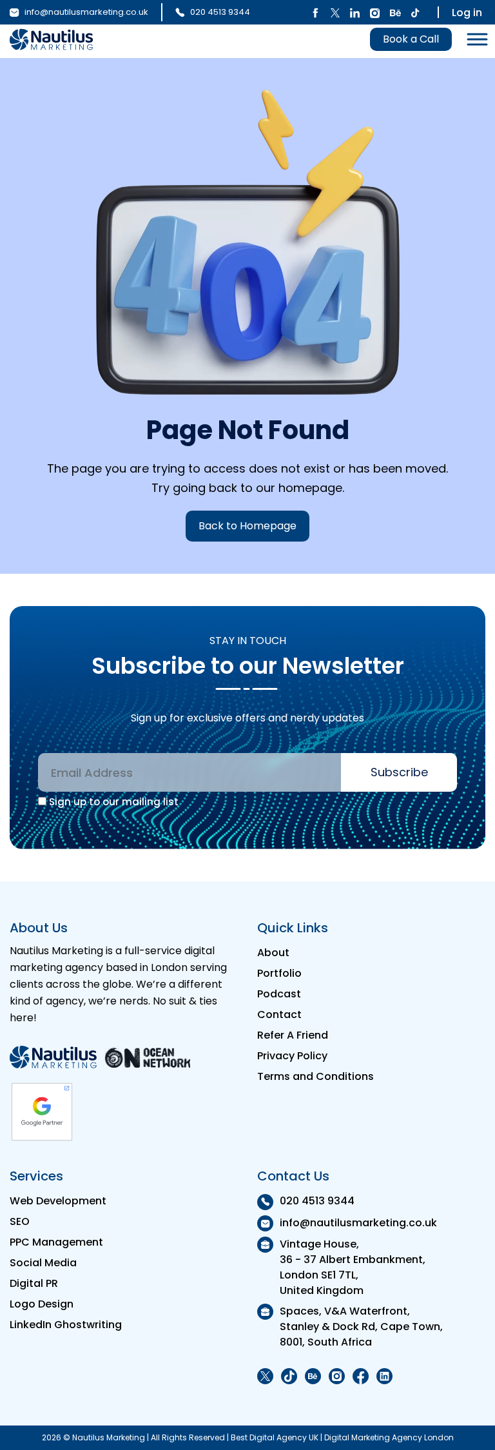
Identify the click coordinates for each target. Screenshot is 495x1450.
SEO (20, 1221)
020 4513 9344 (219, 12)
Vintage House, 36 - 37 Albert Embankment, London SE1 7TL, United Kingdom (352, 1267)
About (273, 952)
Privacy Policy (292, 1055)
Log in (467, 12)
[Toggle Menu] (473, 39)
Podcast (279, 993)
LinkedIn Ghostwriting (66, 1324)
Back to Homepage (247, 525)
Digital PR (34, 1283)
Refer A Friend (292, 1035)
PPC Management (56, 1242)
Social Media (43, 1262)
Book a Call (411, 39)
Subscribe (399, 772)
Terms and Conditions (315, 1076)
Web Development (58, 1200)
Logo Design (41, 1304)
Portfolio (279, 973)
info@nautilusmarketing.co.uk (85, 12)
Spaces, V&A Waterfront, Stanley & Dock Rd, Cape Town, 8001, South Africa (361, 1326)
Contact (279, 1014)
